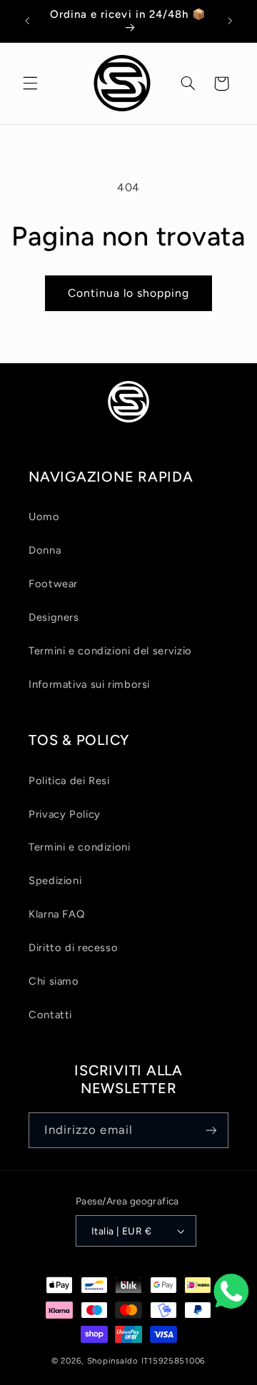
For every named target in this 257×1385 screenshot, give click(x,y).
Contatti (50, 1014)
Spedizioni (55, 880)
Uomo (44, 516)
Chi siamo (54, 981)
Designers (54, 617)
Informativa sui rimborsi (89, 684)
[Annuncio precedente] (27, 20)
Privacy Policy (65, 814)
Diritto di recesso (73, 947)
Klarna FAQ (56, 914)
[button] (30, 83)
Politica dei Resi (69, 780)
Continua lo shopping (129, 293)
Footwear (53, 583)
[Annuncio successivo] (230, 20)
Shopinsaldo (112, 1361)
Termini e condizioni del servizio (110, 650)
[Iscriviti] (211, 1129)
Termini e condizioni (80, 847)
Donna (45, 550)
